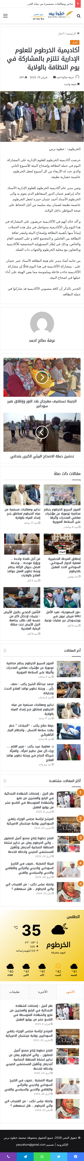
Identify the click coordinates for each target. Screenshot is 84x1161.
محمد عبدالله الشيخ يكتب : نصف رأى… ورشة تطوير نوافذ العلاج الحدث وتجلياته (29, 688)
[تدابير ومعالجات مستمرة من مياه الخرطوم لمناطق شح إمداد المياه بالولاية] (21, 494)
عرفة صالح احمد (65, 77)
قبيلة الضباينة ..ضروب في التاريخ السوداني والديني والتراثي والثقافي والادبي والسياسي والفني (29, 868)
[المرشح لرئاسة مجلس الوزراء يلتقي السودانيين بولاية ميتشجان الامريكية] (69, 825)
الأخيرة (42, 992)
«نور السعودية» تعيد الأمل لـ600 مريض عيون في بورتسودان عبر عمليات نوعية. (62, 616)
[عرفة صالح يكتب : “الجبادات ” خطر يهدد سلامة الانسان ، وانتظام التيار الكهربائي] (69, 731)
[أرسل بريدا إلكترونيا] (54, 77)
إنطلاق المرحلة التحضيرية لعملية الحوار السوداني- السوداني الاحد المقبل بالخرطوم (64, 565)
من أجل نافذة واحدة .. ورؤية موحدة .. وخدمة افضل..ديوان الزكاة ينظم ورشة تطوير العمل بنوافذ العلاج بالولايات (23, 567)
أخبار (61, 33)
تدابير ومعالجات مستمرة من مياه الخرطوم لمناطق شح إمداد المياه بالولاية (22, 514)
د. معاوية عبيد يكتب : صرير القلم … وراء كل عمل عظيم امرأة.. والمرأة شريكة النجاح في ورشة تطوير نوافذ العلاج (30, 753)
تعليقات (14, 992)
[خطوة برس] (51, 15)
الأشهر (70, 992)
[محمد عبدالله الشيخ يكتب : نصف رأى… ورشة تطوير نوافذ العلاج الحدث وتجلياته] (69, 690)
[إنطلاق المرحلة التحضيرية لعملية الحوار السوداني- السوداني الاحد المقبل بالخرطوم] (62, 544)
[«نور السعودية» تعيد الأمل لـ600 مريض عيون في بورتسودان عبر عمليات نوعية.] (62, 597)
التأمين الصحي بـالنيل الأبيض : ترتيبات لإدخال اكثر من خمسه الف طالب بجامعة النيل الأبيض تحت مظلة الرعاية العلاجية (22, 620)
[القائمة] (5, 17)
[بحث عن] (78, 17)
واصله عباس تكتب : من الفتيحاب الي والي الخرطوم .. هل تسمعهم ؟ (30, 886)
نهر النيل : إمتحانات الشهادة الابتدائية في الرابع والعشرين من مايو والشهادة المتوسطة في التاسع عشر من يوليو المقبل (29, 800)
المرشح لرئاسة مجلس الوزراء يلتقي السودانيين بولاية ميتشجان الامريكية (30, 821)
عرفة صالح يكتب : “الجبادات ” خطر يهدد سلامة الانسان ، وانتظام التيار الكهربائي (31, 730)
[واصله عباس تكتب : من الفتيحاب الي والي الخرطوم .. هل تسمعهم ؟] (69, 892)
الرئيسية (71, 33)
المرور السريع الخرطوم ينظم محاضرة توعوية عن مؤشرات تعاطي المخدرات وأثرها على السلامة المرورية (62, 516)
